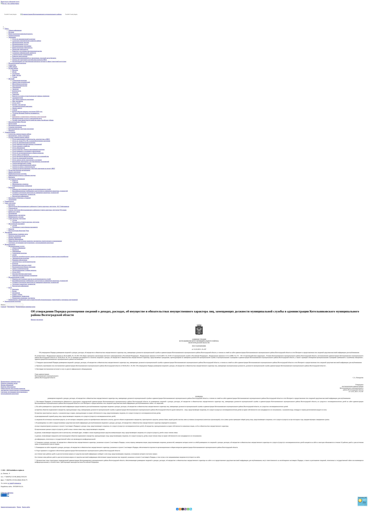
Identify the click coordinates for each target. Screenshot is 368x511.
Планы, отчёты (17, 294)
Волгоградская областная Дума (18, 230)
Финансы (11, 130)
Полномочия (12, 213)
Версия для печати (37, 319)
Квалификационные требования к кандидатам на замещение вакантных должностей (40, 191)
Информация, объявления (20, 296)
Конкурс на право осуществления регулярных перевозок (30, 96)
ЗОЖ (14, 115)
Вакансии (11, 187)
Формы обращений (14, 237)
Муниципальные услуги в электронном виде (27, 118)
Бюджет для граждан (19, 104)
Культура (15, 92)
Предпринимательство (19, 85)
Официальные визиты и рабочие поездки (22, 175)
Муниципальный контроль (17, 63)
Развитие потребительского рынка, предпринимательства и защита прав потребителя (40, 256)
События (15, 182)
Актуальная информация (16, 179)
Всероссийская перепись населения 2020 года (27, 111)
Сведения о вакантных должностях (23, 194)
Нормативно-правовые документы (23, 298)
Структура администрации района (19, 134)
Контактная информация (20, 196)
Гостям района (13, 68)
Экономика (12, 37)
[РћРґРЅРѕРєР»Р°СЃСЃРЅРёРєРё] (180, 509)
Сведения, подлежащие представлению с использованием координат (31, 243)
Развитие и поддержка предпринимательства (27, 51)
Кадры (14, 291)
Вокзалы (15, 70)
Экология (15, 89)
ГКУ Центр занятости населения (23, 99)
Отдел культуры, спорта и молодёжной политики (28, 149)
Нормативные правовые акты (18, 234)
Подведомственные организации (19, 170)
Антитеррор (12, 199)
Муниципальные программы (21, 46)
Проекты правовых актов (16, 236)
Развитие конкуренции (19, 56)
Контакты (11, 177)
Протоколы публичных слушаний (19, 198)
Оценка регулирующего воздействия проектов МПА (29, 60)
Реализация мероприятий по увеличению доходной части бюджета (34, 58)
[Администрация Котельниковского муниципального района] (10, 23)
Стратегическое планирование (22, 54)
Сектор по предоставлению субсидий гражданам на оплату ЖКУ (33, 168)
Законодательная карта (8, 507)
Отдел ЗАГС (16, 103)
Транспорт (15, 94)
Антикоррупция (17, 97)
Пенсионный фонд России (17, 122)
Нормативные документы (16, 215)
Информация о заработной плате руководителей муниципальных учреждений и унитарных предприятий (43, 299)
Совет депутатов (10, 203)
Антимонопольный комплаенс (22, 106)
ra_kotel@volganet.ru (14, 483)
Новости (15, 180)
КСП (10, 287)
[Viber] (185, 509)
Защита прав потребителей (21, 82)
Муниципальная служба (16, 277)
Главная (3, 306)
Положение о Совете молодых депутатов (25, 222)
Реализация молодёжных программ (23, 267)
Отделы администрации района (18, 137)
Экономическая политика (20, 258)
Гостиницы (16, 73)
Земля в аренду (17, 108)
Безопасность (16, 91)
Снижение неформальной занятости (24, 53)
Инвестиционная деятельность (22, 47)
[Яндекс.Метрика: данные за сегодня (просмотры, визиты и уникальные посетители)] (7, 493)
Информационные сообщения (22, 186)
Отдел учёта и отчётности (20, 154)
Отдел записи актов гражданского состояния (27, 160)
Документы (8, 232)
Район (7, 28)
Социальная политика (19, 80)
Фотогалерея (12, 123)
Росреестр (15, 249)
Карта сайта (26, 507)
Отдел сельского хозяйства (21, 146)
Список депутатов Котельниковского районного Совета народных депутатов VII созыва (37, 210)
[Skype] (191, 509)
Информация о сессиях (15, 217)
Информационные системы (17, 173)
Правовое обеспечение (19, 260)
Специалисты (12, 208)
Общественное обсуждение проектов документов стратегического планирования (35, 241)
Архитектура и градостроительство (23, 262)
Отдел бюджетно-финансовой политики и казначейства (30, 156)
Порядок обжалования (15, 239)
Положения (16, 293)
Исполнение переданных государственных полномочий (30, 161)
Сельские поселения (15, 127)
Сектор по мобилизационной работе (24, 165)
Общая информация (14, 30)
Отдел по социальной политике (22, 158)
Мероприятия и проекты (20, 184)
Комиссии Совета (14, 211)
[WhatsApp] (188, 509)
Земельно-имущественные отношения (24, 275)
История (11, 32)
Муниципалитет (10, 244)
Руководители (9, 201)
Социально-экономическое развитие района (26, 41)
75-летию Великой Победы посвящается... (26, 113)
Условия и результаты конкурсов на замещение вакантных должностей (35, 192)
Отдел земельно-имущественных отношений (27, 144)
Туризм (14, 77)
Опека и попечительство (20, 268)
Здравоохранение (14, 35)
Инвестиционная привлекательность (20, 34)
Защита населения (14, 172)
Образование (16, 87)
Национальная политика (13, 301)
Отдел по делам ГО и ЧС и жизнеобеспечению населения (31, 141)
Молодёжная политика (19, 84)
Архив (14, 255)
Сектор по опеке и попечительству (23, 167)
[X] (183, 509)
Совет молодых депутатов (17, 218)
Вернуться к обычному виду (10, 1)
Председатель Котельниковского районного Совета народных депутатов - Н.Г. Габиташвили (38, 206)
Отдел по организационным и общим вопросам (28, 153)
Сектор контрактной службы (21, 163)
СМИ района (12, 66)
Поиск (19, 507)
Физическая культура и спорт (21, 265)
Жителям (11, 79)
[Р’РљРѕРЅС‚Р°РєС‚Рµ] (177, 509)
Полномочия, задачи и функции (18, 135)
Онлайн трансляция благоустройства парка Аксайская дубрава (32, 120)
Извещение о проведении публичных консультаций (29, 116)
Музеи (14, 72)
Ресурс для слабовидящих (10, 3)
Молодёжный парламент (16, 224)
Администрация (10, 132)
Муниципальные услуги (20, 44)
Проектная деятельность (20, 49)
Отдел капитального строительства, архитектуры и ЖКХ (31, 139)
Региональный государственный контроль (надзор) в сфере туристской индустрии (39, 61)
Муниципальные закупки (20, 42)
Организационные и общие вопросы (24, 270)
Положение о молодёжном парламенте (25, 227)
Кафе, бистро (16, 75)
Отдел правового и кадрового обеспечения (26, 151)
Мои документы (17, 101)
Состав (14, 220)
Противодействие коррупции (22, 274)
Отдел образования (18, 148)
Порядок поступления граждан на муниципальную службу (31, 189)
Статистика (12, 65)
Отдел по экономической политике (23, 39)
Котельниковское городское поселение (21, 129)
